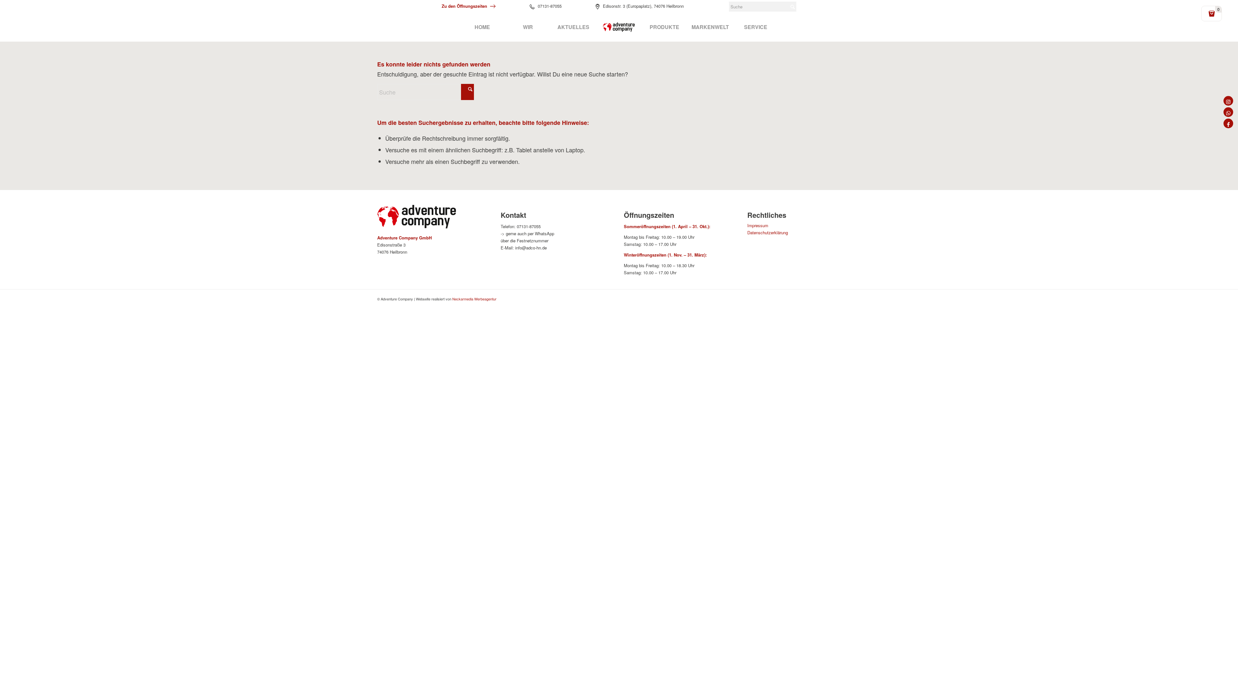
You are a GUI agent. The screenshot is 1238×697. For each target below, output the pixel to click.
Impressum (757, 225)
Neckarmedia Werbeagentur (474, 298)
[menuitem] (482, 27)
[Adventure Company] (619, 27)
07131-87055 (550, 6)
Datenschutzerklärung (767, 232)
